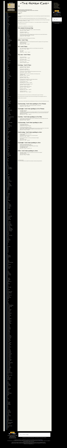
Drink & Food (9, 96)
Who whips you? (9, 423)
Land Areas (8, 176)
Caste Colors (8, 53)
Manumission (8, 200)
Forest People (8, 119)
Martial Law (8, 203)
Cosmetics (8, 80)
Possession (8, 261)
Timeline (8, 398)
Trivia (7, 407)
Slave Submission (9, 336)
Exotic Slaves (8, 102)
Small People (8, 369)
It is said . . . (8, 156)
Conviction (8, 78)
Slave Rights (8, 331)
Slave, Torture (9, 358)
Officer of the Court (9, 235)
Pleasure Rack (9, 255)
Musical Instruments (9, 225)
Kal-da (8, 172)
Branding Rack (9, 45)
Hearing (8, 137)
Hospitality (8, 146)
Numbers (8, 234)
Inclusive (8, 150)
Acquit (8, 15)
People (8, 248)
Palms (7, 244)
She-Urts (8, 300)
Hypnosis (8, 148)
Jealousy (8, 158)
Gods (7, 130)
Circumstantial (9, 60)
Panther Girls (8, 246)
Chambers (8, 58)
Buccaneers (8, 51)
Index (7, 151)
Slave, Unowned (9, 360)
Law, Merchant (9, 184)
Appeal (8, 27)
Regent (8, 282)
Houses (8, 147)
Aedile (8, 18)
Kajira (7, 164)
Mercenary (8, 212)
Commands (8, 71)
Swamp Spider (9, 378)
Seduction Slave (9, 297)
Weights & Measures (9, 420)
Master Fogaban (9, 204)
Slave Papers (8, 326)
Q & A (8, 270)
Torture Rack (8, 402)
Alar (7, 22)
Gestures (8, 129)
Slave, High (8, 345)
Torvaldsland (8, 403)
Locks (7, 191)
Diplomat (8, 93)
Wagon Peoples (9, 415)
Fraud (7, 121)
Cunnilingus (8, 84)
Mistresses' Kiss (9, 219)
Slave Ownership (9, 323)
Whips (7, 421)
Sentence (8, 298)
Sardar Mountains (9, 292)
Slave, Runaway (9, 352)
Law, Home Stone (9, 181)
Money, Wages (9, 221)
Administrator (9, 16)
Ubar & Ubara (9, 411)
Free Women (8, 124)
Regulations (8, 283)
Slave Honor (8, 317)
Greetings (8, 132)
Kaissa (7, 163)
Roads (7, 288)
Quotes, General (9, 274)
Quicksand (8, 272)
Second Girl (8, 296)
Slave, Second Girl (9, 353)
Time (7, 397)
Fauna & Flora (9, 103)
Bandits (8, 33)
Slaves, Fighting (9, 367)
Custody (8, 85)
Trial (7, 405)
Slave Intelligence (9, 318)
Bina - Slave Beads (9, 40)
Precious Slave (9, 264)
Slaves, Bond (8, 363)
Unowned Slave (9, 412)
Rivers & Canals (9, 287)
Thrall (7, 395)
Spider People (9, 371)
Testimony (8, 389)
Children (8, 59)
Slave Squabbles (9, 335)
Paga (7, 243)
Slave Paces (8, 324)
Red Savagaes (8, 279)
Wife (7, 424)
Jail (7, 157)
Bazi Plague (8, 36)
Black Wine (8, 42)
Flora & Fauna (9, 114)
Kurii (7, 173)
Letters (8, 190)
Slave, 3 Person (9, 342)
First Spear (8, 111)
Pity (7, 253)
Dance (7, 88)
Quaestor (8, 271)
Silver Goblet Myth (9, 306)
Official (8, 236)
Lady (7, 175)
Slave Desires (8, 314)
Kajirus (8, 165)
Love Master (8, 193)
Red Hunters (8, 278)
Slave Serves (8, 332)
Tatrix (7, 386)
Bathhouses (8, 35)
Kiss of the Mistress (9, 168)
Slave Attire (8, 308)
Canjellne (8, 52)
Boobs (7, 43)
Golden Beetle (9, 131)
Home (7, 13)
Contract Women (9, 76)
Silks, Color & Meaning (10, 305)
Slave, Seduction (9, 354)
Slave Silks (8, 333)
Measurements (9, 210)
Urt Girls (8, 413)
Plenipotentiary (9, 256)
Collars (8, 70)
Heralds (8, 139)
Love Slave (8, 194)
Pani (7, 245)
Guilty (7, 133)
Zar (7, 429)
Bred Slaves (8, 49)
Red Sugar (8, 280)
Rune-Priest (8, 289)
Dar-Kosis (8, 89)
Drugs (7, 97)
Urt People (8, 414)
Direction (8, 94)
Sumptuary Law (9, 377)
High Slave (8, 141)
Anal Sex (8, 25)
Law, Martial (8, 183)
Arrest (7, 31)
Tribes (7, 406)
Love (7, 192)
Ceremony (8, 57)
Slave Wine (8, 341)
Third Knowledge (9, 393)
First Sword (8, 112)
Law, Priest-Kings (9, 185)
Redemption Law (9, 281)
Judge (7, 159)
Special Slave (8, 370)
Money (8, 220)
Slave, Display (9, 343)
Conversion (8, 77)
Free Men (8, 123)
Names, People (9, 227)
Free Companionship (9, 122)
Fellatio (8, 115)
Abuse (7, 14)
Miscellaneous (9, 217)
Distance (8, 95)
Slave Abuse (8, 307)
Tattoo (7, 387)
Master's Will (8, 208)
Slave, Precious (9, 350)
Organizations (9, 239)
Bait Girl (8, 32)
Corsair (8, 79)
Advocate (8, 17)
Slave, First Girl (9, 344)
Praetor (8, 263)
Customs (8, 86)
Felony (8, 104)
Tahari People (9, 379)
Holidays (8, 142)
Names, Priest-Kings (9, 228)
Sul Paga (8, 376)
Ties (7, 396)
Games (8, 128)
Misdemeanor (8, 218)
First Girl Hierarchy (9, 110)
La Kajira (8, 174)
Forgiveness (8, 120)
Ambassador (8, 24)
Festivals (8, 105)
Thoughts (8, 394)
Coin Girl (8, 69)
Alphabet (8, 23)
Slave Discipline (9, 315)
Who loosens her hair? (10, 422)
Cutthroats (8, 87)
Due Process (8, 98)
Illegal (7, 149)
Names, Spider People (10, 229)
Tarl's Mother (8, 384)
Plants (7, 254)
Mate (7, 209)
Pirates (8, 252)
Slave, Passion (9, 349)
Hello (7, 138)
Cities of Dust (9, 62)
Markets (8, 202)
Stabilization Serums (9, 372)
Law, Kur (8, 182)
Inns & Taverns (9, 155)
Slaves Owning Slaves (10, 362)
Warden (8, 416)
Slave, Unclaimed (9, 359)
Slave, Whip (8, 361)
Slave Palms (8, 325)
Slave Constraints (9, 309)
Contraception (9, 75)
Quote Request (9, 273)
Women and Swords (9, 425)
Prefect (8, 265)
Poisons (8, 257)
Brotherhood (8, 50)
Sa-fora (8, 290)
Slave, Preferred (9, 351)
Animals (8, 26)
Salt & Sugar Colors (9, 291)
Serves (8, 299)
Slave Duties (8, 316)
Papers (8, 247)
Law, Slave (8, 186)
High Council (8, 140)
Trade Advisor (9, 404)
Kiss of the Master (9, 167)
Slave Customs (9, 310)
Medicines (8, 211)
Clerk (7, 66)
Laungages (8, 177)
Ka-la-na (8, 166)
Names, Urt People (9, 230)
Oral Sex (8, 237)
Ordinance (8, 238)
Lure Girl (8, 195)
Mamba (8, 199)
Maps (7, 201)
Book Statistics (9, 44)
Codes (7, 68)
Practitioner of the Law (10, 262)
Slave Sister (8, 334)
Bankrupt (8, 34)
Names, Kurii (8, 226)
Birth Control (8, 41)
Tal (7, 380)
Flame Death (8, 113)
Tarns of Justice (9, 385)
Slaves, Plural (9, 368)
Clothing (8, 67)
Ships (7, 301)
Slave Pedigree (9, 327)
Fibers (7, 106)
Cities (7, 61)
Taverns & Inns (9, 388)
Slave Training (9, 340)
